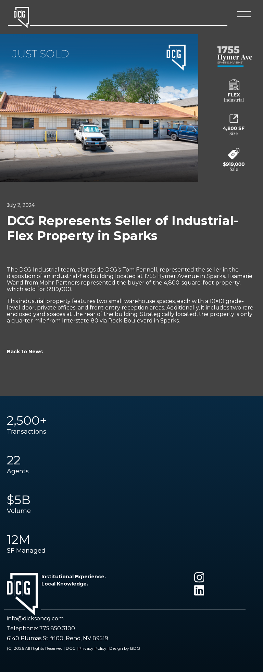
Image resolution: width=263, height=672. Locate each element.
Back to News (25, 351)
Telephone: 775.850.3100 (41, 628)
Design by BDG (124, 648)
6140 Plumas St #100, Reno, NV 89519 (57, 638)
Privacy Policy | (93, 648)
